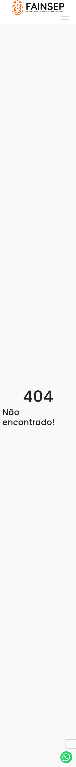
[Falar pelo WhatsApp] (66, 757)
